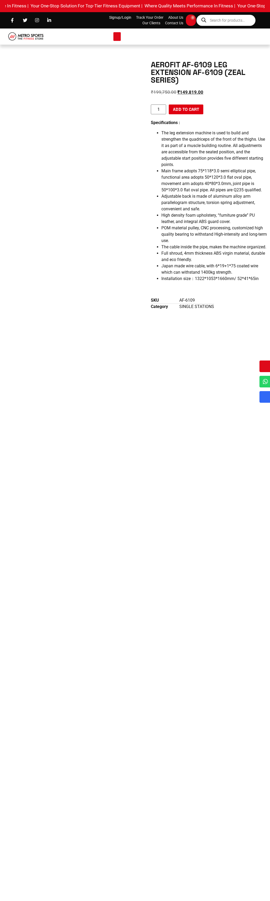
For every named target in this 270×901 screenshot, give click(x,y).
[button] (117, 36)
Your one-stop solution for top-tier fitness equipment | (74, 5)
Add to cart (186, 109)
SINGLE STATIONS (196, 306)
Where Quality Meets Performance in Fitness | (177, 5)
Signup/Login (120, 17)
